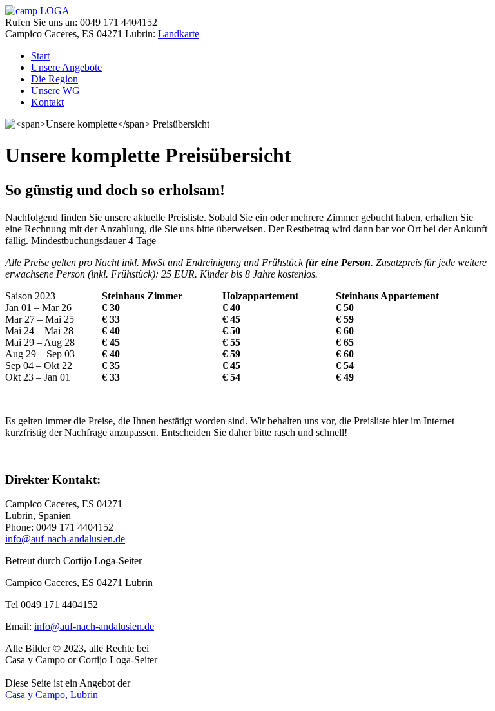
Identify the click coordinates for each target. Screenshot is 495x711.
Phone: (20, 527)
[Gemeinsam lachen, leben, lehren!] (37, 10)
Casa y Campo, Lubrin (51, 694)
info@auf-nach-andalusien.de (65, 538)
